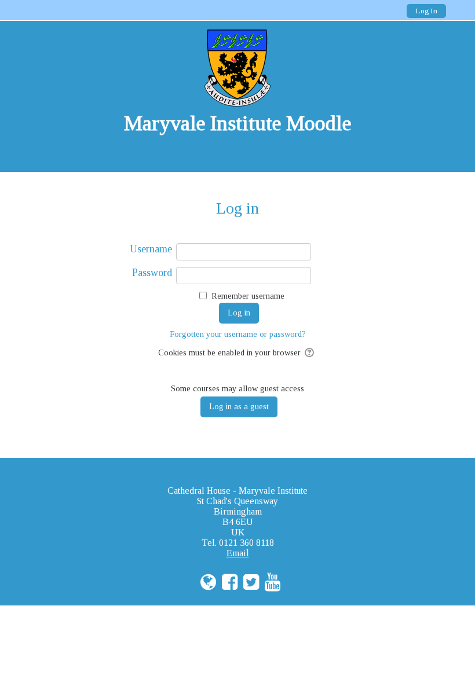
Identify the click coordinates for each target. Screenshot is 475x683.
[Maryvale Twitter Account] (409, 155)
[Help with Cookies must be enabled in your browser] (310, 352)
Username (151, 249)
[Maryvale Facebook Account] (388, 155)
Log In (426, 10)
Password (152, 272)
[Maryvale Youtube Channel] (430, 155)
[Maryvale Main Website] (366, 155)
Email (237, 553)
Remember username (247, 296)
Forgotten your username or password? (238, 334)
